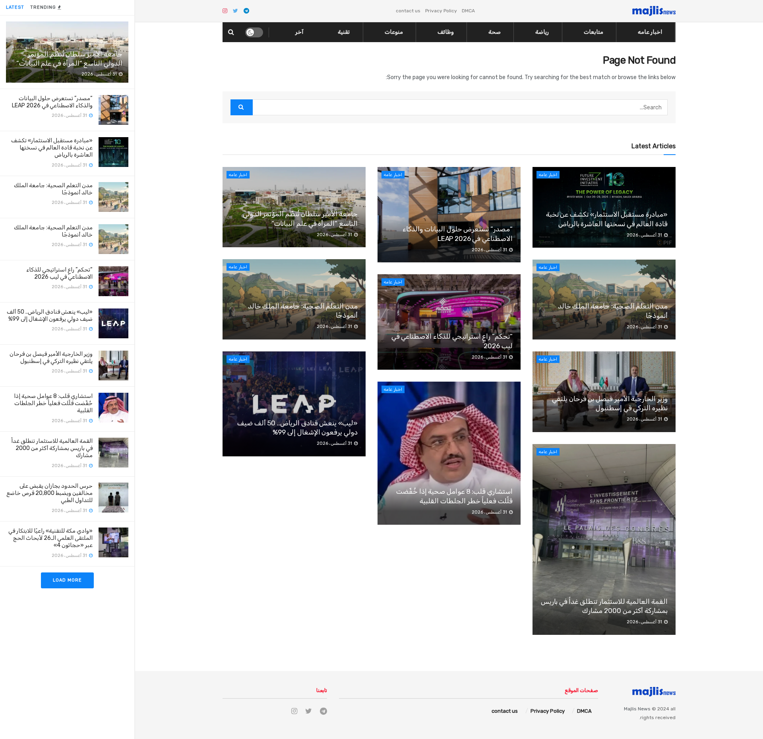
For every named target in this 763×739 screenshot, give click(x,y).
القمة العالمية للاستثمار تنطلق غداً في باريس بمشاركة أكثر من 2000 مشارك (52, 448)
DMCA (468, 11)
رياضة (542, 32)
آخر (299, 32)
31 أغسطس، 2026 (335, 234)
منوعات (394, 32)
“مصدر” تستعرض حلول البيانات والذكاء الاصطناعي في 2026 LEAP (52, 102)
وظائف (446, 32)
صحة (494, 32)
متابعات (593, 32)
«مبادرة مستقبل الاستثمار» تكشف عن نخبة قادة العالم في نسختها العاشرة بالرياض (52, 147)
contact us (408, 11)
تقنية (344, 32)
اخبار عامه (650, 32)
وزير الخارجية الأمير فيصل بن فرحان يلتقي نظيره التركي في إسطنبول (51, 358)
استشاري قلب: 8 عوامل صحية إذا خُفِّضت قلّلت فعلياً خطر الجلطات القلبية (53, 403)
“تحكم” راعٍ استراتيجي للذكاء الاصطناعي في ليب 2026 (59, 273)
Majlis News (637, 709)
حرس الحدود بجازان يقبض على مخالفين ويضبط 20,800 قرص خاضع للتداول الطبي (49, 493)
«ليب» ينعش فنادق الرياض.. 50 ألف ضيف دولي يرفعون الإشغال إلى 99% (50, 315)
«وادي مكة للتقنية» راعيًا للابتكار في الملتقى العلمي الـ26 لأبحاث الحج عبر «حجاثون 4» (50, 538)
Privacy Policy (441, 11)
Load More (67, 580)
